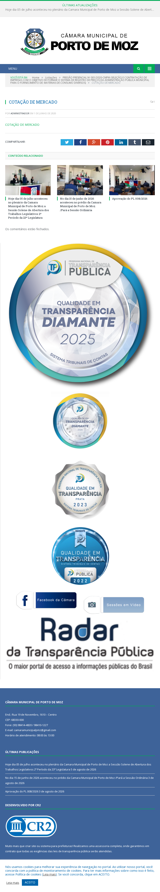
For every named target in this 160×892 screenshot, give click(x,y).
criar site (30, 846)
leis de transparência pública (71, 851)
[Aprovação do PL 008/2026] (132, 180)
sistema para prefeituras (56, 846)
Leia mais (49, 874)
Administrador (20, 113)
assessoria (102, 846)
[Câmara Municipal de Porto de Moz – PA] (80, 41)
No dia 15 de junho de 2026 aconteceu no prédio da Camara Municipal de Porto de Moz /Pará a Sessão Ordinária (81, 10)
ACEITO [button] (30, 882)
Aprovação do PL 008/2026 (130, 198)
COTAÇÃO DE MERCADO (22, 125)
